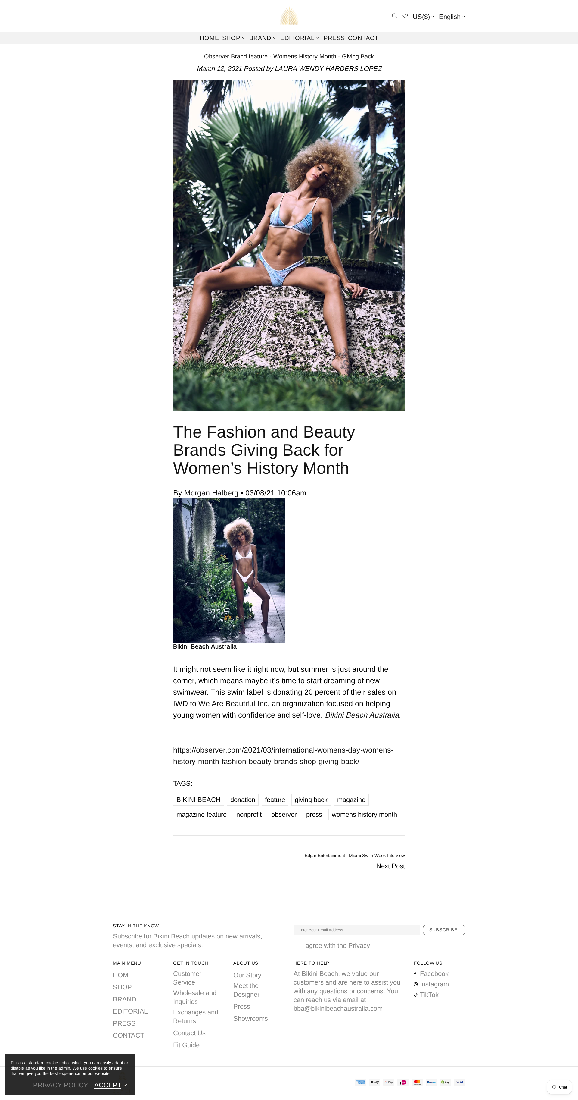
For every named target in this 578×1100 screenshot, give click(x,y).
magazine (351, 799)
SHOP (122, 987)
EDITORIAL (130, 1011)
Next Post (390, 866)
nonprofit (249, 814)
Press (241, 1006)
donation (242, 799)
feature (275, 799)
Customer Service (187, 978)
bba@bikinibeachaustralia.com (338, 1008)
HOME (123, 975)
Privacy (359, 945)
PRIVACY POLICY (60, 1085)
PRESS (124, 1023)
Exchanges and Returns (195, 1016)
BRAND (124, 999)
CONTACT (128, 1035)
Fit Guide (186, 1045)
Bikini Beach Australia (289, 16)
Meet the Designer (246, 990)
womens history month (364, 814)
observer (284, 814)
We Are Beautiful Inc (233, 703)
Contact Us (189, 1033)
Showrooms (250, 1018)
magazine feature (201, 814)
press (314, 814)
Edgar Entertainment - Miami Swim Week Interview (355, 855)
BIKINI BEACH (198, 799)
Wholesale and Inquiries (194, 997)
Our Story (247, 975)
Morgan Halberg (211, 493)
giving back (311, 799)
